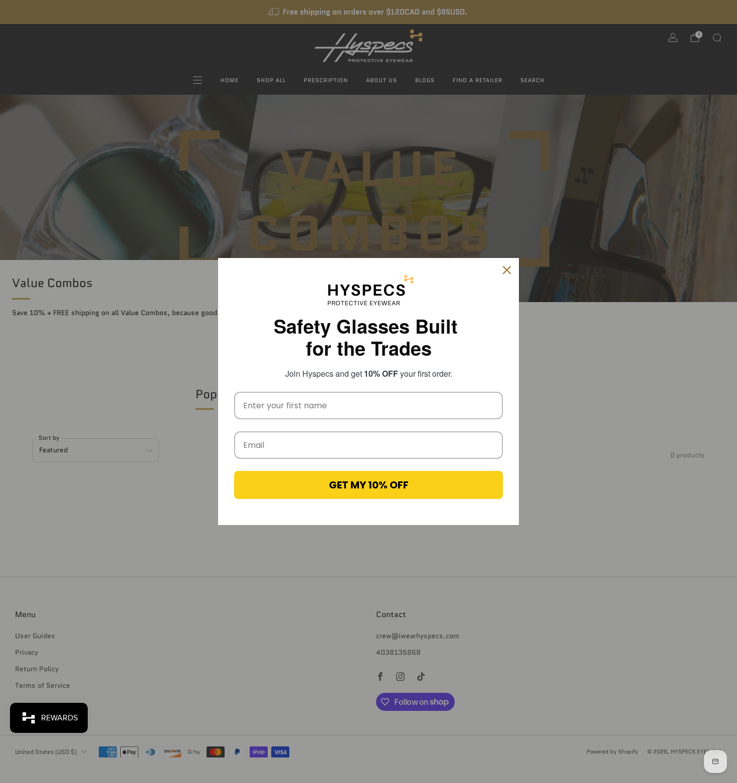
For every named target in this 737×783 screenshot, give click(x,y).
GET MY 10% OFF (369, 485)
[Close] (507, 270)
